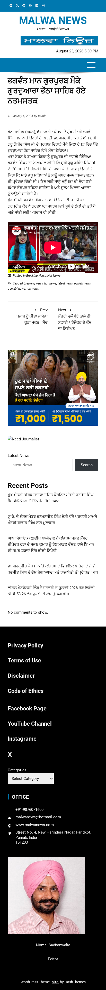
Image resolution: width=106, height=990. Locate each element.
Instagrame (22, 738)
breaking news (33, 283)
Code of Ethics (25, 691)
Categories (17, 770)
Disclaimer (21, 675)
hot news (50, 283)
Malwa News (53, 20)
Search (87, 465)
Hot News (53, 276)
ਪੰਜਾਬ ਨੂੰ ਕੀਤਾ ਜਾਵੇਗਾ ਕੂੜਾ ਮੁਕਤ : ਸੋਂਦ (32, 316)
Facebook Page (27, 708)
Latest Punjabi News (53, 29)
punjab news (82, 283)
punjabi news (16, 288)
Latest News (18, 455)
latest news (65, 283)
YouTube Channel (30, 723)
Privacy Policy (25, 645)
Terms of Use (24, 660)
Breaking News (36, 276)
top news (32, 288)
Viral (55, 982)
